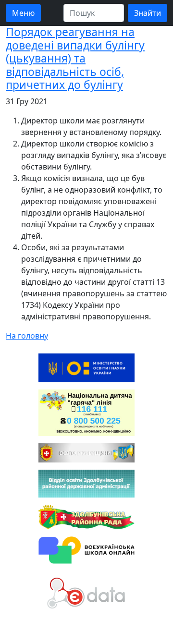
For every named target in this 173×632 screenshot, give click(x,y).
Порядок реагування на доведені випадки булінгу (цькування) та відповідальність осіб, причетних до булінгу (75, 58)
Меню (23, 13)
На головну (27, 335)
